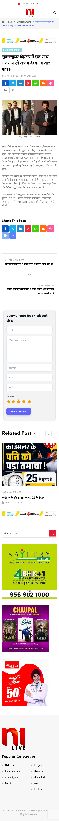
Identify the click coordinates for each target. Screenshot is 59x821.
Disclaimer (45, 810)
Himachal (39, 777)
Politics (38, 789)
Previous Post (16, 260)
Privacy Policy (29, 810)
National (7, 492)
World (37, 783)
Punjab (17, 492)
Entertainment (13, 771)
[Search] (55, 12)
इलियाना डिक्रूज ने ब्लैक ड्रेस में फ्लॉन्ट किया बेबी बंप (29, 264)
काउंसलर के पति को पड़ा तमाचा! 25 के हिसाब (23, 497)
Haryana (38, 771)
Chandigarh (11, 777)
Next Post (44, 285)
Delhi (8, 783)
